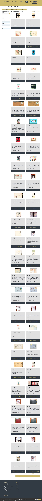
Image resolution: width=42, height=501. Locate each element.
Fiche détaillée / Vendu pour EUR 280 (18, 471)
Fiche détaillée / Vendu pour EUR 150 (33, 265)
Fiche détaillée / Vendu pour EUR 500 (18, 358)
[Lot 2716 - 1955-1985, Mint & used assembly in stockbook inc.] (18, 158)
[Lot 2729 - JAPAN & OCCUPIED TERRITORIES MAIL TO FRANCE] (33, 270)
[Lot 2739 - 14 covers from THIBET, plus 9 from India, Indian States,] (33, 364)
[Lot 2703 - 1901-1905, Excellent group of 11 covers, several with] (33, 33)
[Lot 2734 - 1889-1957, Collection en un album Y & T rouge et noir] (18, 327)
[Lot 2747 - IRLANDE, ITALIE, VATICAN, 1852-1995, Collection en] (33, 439)
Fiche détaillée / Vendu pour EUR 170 (18, 134)
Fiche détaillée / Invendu (18, 46)
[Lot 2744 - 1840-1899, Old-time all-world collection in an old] (18, 420)
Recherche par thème (4, 23)
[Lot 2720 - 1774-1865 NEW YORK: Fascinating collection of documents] (18, 195)
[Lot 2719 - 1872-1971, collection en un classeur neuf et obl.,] (33, 176)
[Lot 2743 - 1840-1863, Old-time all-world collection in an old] (33, 401)
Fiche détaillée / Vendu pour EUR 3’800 (18, 227)
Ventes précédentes (5, 9)
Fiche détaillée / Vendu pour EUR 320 (33, 321)
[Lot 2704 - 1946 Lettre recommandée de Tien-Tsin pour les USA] (18, 52)
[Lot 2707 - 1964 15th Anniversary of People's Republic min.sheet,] (33, 69)
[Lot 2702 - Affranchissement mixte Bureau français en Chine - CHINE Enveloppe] (18, 33)
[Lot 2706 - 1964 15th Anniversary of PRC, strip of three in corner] (18, 69)
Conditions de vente (14, 9)
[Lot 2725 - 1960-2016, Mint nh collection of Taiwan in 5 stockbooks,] (33, 233)
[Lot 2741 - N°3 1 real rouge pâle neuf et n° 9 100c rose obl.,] (33, 383)
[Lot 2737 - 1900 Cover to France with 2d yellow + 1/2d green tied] (33, 346)
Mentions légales (6, 495)
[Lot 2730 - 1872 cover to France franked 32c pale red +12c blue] (18, 289)
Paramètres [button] (36, 499)
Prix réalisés (22, 9)
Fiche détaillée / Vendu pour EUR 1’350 (18, 189)
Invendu (3, 18)
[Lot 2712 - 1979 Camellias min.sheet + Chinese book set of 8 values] (18, 121)
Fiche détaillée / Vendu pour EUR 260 (33, 377)
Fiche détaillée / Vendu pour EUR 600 (33, 27)
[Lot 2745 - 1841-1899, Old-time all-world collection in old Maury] (33, 420)
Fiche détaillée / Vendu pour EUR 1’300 (18, 98)
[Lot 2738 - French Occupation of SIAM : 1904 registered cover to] (18, 364)
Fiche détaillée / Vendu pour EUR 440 (18, 377)
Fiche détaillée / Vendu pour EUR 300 (18, 115)
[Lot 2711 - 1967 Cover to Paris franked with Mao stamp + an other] (33, 103)
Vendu (3, 17)
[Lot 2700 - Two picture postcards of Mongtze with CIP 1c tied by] (18, 15)
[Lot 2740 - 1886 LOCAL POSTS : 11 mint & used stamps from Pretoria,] (18, 383)
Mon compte (26, 2)
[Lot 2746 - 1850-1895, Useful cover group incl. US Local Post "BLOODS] (18, 439)
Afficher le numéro (35, 1)
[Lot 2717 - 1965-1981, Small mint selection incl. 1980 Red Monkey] (33, 158)
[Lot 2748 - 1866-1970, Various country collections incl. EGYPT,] (18, 458)
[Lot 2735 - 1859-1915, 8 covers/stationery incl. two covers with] (33, 327)
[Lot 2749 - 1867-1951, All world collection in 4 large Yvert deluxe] (33, 458)
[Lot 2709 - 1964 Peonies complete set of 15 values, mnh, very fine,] (33, 86)
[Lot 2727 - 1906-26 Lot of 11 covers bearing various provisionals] (33, 252)
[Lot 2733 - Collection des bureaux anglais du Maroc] (33, 308)
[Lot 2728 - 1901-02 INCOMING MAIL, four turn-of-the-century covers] (18, 270)
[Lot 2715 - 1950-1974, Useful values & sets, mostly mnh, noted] (33, 139)
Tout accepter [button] (39, 499)
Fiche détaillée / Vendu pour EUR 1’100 (18, 396)
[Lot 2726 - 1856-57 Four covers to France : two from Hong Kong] (18, 252)
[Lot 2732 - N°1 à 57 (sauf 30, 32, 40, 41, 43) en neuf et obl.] (18, 308)
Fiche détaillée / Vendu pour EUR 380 (33, 98)
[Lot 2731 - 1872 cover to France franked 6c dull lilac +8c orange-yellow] (33, 289)
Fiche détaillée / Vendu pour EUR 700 (18, 265)
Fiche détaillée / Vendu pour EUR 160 (33, 452)
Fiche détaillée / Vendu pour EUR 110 (33, 358)
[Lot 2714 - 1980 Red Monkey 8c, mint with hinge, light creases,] (18, 139)
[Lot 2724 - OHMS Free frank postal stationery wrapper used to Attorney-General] (18, 233)
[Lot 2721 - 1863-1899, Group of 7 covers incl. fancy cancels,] (33, 195)
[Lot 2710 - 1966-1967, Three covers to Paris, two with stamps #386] (18, 103)
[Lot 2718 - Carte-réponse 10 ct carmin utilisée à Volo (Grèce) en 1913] (18, 176)
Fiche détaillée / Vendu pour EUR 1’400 (18, 208)
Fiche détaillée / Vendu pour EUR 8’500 (33, 63)
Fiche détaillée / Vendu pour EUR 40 (18, 27)
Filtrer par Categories (4, 20)
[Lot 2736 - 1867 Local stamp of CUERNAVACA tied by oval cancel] (18, 346)
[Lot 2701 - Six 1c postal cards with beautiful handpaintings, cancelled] (33, 15)
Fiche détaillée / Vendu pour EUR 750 (33, 134)
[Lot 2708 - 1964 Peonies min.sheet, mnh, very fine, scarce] (18, 86)
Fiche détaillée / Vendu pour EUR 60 (33, 189)
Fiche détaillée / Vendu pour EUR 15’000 (33, 471)
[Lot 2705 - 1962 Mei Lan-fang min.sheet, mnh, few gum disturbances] (33, 52)
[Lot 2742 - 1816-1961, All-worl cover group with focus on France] (18, 401)
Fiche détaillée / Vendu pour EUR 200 (33, 227)
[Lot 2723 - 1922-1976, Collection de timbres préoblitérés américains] (33, 214)
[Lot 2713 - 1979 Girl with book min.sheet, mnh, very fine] (33, 121)
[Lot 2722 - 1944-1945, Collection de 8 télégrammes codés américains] (18, 214)
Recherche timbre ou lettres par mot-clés (5, 12)
